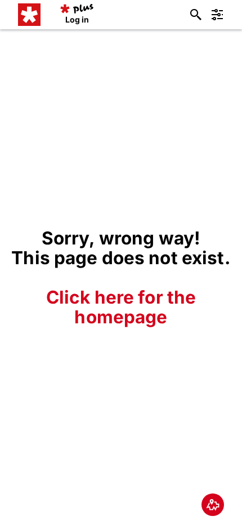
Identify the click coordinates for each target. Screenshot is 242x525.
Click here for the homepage (121, 307)
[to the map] (212, 504)
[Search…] (196, 14)
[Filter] (217, 14)
